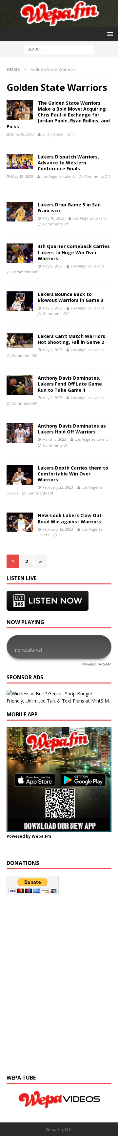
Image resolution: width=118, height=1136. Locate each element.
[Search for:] (59, 49)
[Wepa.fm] (59, 23)
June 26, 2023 (22, 134)
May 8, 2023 (52, 265)
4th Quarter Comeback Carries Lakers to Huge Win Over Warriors (74, 252)
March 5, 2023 (54, 439)
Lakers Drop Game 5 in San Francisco (69, 207)
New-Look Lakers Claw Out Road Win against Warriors (70, 518)
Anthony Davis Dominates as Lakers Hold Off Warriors (72, 429)
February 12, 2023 (57, 529)
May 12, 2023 (22, 176)
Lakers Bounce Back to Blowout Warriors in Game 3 (70, 297)
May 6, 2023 (52, 307)
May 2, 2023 (52, 397)
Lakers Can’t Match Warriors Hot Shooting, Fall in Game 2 (71, 339)
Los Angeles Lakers (58, 176)
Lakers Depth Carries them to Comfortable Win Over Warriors (73, 474)
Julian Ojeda (52, 134)
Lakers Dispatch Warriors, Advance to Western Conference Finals (68, 163)
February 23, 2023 (57, 487)
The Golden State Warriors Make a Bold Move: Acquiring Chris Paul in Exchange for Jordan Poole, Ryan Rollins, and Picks (58, 115)
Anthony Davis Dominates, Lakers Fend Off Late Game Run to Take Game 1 (70, 384)
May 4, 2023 (52, 349)
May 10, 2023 (53, 218)
